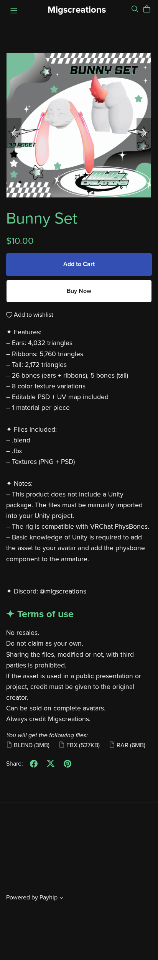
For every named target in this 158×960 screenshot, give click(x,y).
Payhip (49, 897)
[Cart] (150, 9)
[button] (13, 133)
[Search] (135, 9)
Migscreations (77, 9)
